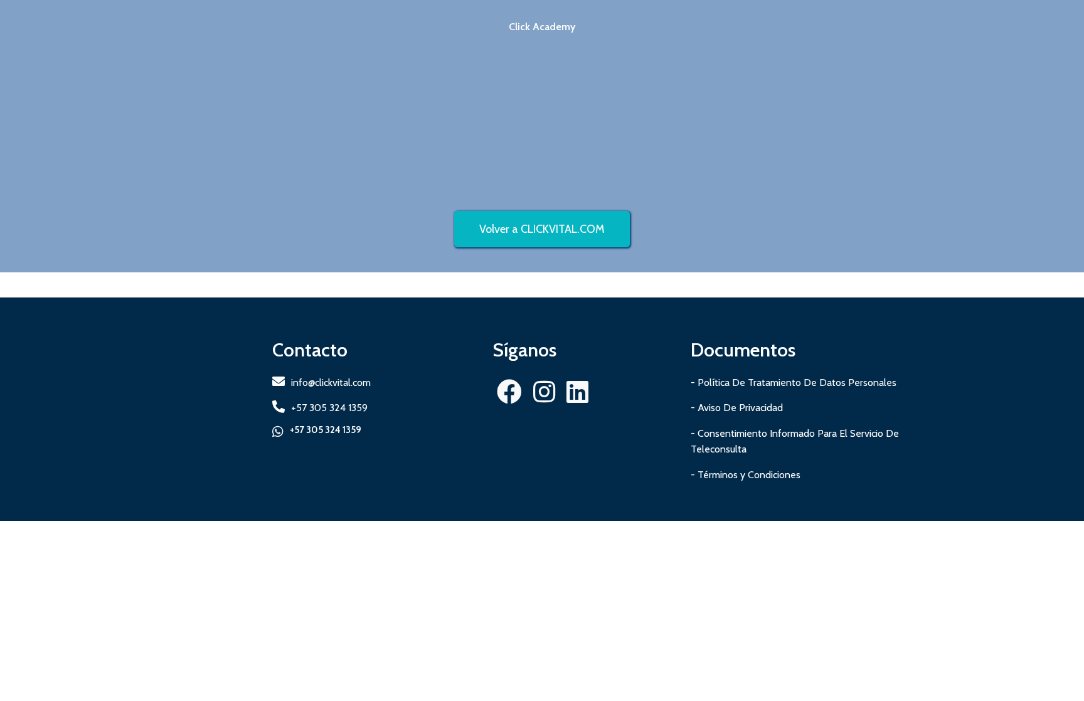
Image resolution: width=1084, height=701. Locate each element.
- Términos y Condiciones (745, 475)
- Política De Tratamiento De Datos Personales (793, 382)
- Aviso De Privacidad (737, 408)
